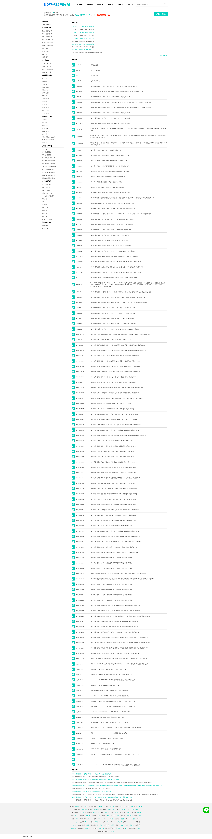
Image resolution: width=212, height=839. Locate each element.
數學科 (124, 809)
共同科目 (44, 149)
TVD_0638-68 (80, 456)
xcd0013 (78, 65)
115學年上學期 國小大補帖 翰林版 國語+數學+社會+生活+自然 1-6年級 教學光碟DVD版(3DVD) (117, 261)
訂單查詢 (120, 4)
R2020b (122, 825)
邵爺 (92, 822)
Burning (113, 816)
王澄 (99, 816)
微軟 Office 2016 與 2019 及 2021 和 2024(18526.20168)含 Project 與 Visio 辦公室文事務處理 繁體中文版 (119, 664)
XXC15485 (79, 297)
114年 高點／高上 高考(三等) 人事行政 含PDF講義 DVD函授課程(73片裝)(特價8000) (114, 488)
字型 (43, 201)
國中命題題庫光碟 (47, 34)
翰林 (118, 816)
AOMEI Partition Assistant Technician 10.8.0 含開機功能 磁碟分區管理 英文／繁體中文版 (115, 754)
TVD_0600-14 (80, 658)
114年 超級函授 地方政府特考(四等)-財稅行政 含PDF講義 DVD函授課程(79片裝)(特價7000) (116, 531)
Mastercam (105, 819)
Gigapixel (87, 828)
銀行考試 (44, 78)
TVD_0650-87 (80, 393)
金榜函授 (96, 809)
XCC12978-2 (79, 102)
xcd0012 (78, 81)
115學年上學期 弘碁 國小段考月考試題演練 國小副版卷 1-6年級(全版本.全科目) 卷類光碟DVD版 (117, 91)
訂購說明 (130, 4)
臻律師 (103, 816)
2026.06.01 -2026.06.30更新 (86, 41)
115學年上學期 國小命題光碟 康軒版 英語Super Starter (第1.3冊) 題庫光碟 (111, 245)
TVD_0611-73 (80, 600)
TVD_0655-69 (80, 366)
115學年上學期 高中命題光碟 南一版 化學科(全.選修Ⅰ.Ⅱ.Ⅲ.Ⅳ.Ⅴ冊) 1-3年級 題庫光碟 (113, 323)
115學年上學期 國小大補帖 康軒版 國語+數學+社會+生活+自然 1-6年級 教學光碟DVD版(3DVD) (117, 267)
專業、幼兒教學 (46, 190)
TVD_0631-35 (80, 494)
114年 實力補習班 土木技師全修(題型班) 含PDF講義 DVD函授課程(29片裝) (111, 568)
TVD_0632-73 (80, 488)
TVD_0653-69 (80, 377)
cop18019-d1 (79, 680)
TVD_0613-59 (80, 589)
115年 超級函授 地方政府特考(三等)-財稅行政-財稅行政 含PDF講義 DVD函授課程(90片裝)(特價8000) (118, 435)
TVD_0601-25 (80, 653)
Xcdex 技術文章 (46, 24)
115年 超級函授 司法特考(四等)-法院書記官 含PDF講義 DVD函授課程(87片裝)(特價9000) (115, 393)
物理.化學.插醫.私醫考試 (48, 169)
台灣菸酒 (44, 84)
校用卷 (117, 819)
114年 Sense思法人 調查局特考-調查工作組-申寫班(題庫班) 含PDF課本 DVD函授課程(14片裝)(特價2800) (119, 658)
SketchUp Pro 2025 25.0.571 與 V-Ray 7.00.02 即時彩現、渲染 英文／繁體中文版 (113, 706)
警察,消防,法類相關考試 (48, 175)
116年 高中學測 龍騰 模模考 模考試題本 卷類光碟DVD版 (106, 182)
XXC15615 (79, 155)
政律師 (82, 816)
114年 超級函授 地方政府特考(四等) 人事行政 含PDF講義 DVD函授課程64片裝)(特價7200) (115, 605)
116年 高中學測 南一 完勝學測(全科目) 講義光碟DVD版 (106, 150)
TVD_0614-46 (80, 584)
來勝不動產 (111, 809)
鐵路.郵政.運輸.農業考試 (48, 178)
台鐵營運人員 (45, 98)
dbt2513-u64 (79, 285)
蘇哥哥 (82, 812)
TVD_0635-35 (80, 472)
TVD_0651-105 (80, 387)
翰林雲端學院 (45, 48)
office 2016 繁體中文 (104, 831)
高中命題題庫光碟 (47, 36)
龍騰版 (112, 806)
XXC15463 (79, 313)
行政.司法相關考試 (47, 152)
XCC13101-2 (79, 256)
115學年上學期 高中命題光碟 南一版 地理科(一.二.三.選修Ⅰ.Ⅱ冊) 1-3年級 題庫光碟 (113, 313)
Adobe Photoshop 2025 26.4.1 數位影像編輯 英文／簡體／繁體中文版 (110, 696)
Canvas (90, 819)
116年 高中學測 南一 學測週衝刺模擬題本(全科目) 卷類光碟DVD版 (109, 160)
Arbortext (73, 828)
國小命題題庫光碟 (47, 31)
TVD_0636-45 (80, 467)
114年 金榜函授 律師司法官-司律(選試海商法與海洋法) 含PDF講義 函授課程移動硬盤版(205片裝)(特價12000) (120, 642)
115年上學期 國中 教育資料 (86, 29)
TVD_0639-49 (80, 451)
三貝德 (111, 819)
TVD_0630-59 (80, 499)
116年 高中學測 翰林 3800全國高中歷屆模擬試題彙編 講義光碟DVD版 (110, 171)
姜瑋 (95, 819)
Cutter (77, 816)
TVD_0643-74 (80, 430)
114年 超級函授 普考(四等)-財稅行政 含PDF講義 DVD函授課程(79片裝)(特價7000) (113, 520)
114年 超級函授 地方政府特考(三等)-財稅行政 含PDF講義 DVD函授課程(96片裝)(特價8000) (116, 536)
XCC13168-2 (79, 136)
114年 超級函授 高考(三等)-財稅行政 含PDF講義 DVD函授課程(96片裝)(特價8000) (113, 525)
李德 (111, 812)
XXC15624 (79, 91)
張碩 (82, 806)
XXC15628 (79, 86)
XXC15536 (79, 235)
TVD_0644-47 (80, 424)
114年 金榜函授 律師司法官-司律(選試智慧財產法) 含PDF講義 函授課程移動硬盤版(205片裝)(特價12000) (119, 648)
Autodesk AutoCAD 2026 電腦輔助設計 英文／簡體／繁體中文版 (108, 669)
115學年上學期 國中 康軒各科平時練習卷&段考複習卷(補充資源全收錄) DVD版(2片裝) (114, 256)
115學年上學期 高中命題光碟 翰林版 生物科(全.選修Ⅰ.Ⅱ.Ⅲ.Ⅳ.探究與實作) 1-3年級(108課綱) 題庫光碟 (118, 297)
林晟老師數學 (45, 51)
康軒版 (107, 812)
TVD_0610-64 (80, 605)
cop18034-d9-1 (80, 685)
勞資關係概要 (132, 828)
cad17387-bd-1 (80, 690)
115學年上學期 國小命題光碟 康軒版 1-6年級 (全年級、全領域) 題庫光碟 (110, 123)
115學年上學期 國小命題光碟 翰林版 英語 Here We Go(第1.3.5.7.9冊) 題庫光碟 (112, 219)
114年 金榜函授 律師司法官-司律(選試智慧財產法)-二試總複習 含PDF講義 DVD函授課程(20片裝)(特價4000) (120, 616)
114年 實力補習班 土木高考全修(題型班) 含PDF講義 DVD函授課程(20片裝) (111, 563)
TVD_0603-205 (80, 642)
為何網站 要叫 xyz (96, 81)
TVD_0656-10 (80, 361)
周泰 (73, 819)
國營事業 (44, 96)
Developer (81, 828)
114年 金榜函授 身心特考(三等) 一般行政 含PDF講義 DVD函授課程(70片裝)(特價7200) (114, 626)
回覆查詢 (110, 4)
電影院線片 (45, 228)
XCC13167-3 (79, 113)
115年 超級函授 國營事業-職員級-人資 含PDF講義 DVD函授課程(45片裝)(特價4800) (113, 467)
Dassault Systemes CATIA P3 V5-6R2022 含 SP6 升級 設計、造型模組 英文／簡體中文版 (115, 765)
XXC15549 (79, 240)
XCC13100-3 (79, 261)
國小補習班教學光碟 (47, 39)
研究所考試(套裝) (46, 72)
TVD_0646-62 (80, 414)
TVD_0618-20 (80, 563)
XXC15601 (79, 198)
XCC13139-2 (79, 144)
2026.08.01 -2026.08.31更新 (86, 35)
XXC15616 (79, 160)
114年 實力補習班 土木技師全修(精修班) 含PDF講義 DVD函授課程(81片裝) (111, 595)
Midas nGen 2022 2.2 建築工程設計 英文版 (102, 743)
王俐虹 (132, 825)
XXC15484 (79, 302)
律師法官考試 (45, 131)
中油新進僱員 (45, 87)
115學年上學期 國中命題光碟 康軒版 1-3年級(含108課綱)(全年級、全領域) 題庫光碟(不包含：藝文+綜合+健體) (121, 107)
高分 (117, 825)
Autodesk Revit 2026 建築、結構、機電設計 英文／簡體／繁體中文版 (110, 690)
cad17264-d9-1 (80, 765)
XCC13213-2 (79, 129)
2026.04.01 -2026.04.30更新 (86, 47)
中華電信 (44, 101)
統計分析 (84, 809)
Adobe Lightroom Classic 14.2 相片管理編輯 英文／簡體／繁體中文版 (110, 722)
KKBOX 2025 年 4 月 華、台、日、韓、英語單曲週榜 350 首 (107, 749)
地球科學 (106, 825)
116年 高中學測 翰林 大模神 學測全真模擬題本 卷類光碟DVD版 (108, 176)
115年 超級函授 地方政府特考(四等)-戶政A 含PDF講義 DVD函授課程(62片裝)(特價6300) (115, 414)
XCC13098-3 (79, 272)
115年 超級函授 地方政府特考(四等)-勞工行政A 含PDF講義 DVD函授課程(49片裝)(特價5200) (116, 424)
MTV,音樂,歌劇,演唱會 (48, 196)
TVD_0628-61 (80, 510)
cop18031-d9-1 (80, 664)
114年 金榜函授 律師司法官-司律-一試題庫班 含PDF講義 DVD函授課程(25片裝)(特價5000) (115, 653)
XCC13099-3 (79, 267)
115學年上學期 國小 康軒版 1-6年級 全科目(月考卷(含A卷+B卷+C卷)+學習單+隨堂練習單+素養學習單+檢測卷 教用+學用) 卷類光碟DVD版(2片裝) (128, 129)
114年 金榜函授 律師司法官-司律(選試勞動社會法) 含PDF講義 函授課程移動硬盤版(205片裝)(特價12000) (119, 637)
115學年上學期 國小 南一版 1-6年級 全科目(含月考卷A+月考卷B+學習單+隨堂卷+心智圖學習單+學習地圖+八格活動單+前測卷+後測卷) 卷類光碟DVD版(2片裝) (128, 143)
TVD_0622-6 (79, 541)
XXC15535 (79, 230)
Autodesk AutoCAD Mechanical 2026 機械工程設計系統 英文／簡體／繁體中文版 (113, 701)
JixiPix (140, 806)
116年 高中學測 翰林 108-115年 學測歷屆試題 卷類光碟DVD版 (108, 187)
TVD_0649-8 (79, 398)
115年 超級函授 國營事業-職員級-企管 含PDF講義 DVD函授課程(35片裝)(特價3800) (113, 472)
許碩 (135, 816)
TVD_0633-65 (80, 483)
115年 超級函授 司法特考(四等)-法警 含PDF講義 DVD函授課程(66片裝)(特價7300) (113, 504)
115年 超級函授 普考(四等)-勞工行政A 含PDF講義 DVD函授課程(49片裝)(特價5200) (113, 515)
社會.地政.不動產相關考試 (49, 166)
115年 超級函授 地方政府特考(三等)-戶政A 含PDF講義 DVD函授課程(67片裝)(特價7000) (115, 419)
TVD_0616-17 (80, 573)
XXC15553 (79, 214)
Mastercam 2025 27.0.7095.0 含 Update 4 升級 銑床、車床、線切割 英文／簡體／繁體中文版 (116, 727)
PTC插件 (74, 825)
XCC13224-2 (79, 97)
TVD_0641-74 (80, 440)
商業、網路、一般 (47, 193)
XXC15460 (79, 329)
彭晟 (87, 825)
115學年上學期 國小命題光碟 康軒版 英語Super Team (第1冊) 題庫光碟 (110, 235)
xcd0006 (78, 70)
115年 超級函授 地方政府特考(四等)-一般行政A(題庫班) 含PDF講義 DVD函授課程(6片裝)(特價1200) (118, 345)
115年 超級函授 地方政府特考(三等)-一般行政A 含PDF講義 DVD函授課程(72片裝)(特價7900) (116, 371)
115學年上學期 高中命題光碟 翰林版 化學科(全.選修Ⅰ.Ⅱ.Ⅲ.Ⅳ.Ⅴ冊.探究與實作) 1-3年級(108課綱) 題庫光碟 (119, 302)
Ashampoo (75, 822)
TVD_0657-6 (79, 355)
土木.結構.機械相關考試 (48, 160)
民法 (135, 806)
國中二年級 (83, 819)
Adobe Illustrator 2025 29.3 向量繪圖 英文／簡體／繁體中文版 (107, 717)
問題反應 (100, 4)
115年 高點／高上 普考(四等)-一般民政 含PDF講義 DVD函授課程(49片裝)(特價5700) (114, 451)
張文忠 (128, 812)
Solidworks (96, 812)
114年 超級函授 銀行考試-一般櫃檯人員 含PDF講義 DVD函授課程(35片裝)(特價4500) (114, 547)
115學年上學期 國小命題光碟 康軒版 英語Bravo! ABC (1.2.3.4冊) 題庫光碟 (111, 230)
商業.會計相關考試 (47, 155)
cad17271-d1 (79, 727)
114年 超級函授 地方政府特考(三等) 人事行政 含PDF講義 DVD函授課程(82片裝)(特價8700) (115, 611)
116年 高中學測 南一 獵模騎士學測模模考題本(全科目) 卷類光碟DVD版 (110, 166)
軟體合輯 (44, 199)
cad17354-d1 (79, 706)
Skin (77, 819)
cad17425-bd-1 (80, 674)
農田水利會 (45, 90)
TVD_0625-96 (80, 525)
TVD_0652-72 (80, 382)
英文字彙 (105, 806)
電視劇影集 (45, 225)
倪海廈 (122, 819)
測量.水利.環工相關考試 (48, 163)
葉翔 (102, 812)
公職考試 (44, 119)
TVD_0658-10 (80, 350)
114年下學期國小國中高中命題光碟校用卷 (90, 52)
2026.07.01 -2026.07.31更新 (86, 38)
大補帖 (94, 816)
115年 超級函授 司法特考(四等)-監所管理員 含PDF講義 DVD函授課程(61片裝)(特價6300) (115, 510)
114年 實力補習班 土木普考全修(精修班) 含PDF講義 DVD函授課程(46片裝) (111, 584)
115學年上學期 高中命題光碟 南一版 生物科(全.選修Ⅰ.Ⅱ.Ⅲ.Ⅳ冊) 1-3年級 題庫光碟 (112, 318)
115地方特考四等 (110, 828)
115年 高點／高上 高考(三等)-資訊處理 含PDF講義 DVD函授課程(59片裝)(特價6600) (114, 499)
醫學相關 (44, 210)
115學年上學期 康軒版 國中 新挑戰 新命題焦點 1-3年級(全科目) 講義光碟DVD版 (112, 203)
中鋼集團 (44, 104)
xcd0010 (78, 75)
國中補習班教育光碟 (47, 42)
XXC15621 (79, 187)
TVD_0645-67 (80, 419)
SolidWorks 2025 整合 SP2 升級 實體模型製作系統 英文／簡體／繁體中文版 (111, 674)
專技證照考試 (45, 128)
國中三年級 (130, 816)
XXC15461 (79, 324)
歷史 (116, 806)
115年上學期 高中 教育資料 (86, 32)
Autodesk (94, 828)
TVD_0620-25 (80, 552)
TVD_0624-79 (80, 531)
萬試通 (138, 819)
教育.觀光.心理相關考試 (48, 172)
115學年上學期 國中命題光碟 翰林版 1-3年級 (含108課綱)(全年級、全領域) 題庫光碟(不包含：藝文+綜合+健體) (121, 102)
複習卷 (112, 825)
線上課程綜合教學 (47, 184)
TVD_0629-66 (80, 504)
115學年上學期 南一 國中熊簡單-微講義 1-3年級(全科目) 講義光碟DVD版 (110, 192)
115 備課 (118, 809)
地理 (127, 825)
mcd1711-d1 (79, 749)
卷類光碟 (93, 825)
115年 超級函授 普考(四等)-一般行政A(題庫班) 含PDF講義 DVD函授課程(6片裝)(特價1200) (115, 355)
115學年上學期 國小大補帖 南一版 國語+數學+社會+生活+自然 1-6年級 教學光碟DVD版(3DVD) (117, 272)
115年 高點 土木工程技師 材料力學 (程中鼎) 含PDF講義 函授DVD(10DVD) (111, 339)
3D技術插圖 (81, 825)
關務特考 (44, 142)
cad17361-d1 (79, 669)
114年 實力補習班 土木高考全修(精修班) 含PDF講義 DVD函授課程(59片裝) (111, 589)
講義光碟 (97, 822)
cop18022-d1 (79, 754)
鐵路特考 (44, 122)
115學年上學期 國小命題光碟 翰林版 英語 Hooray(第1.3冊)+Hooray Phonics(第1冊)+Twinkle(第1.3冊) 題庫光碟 (121, 214)
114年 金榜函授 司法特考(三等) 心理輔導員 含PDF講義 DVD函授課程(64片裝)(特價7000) (115, 632)
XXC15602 (79, 203)
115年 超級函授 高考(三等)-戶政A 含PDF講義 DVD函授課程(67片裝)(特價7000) (112, 409)
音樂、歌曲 (45, 207)
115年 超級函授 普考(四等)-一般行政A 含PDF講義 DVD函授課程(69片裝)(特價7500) (113, 377)
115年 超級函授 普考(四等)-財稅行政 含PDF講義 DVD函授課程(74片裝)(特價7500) (113, 440)
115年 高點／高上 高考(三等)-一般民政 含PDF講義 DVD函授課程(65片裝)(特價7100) (114, 456)
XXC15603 (79, 208)
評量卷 (118, 828)
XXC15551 (79, 251)
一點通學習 (77, 809)
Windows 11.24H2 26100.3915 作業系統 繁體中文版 (105, 685)
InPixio (72, 806)
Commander (131, 822)
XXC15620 (79, 182)
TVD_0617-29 (80, 568)
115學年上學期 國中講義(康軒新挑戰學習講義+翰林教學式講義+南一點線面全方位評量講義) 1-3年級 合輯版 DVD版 (122, 198)
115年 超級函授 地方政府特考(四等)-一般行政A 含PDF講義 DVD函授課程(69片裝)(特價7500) (116, 366)
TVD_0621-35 (80, 547)
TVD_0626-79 (80, 520)
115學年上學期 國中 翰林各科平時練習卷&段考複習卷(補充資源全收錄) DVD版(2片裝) (95, 777)
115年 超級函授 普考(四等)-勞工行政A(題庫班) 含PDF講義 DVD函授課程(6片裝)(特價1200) (115, 478)
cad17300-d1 (79, 722)
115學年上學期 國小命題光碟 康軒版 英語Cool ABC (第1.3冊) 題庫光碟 (110, 240)
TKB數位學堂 (92, 806)
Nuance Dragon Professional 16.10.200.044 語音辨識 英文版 (107, 738)
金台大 (103, 822)
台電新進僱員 (45, 93)
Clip (132, 806)
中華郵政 (44, 81)
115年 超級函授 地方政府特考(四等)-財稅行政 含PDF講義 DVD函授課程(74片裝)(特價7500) (116, 430)
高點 (120, 806)
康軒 (139, 828)
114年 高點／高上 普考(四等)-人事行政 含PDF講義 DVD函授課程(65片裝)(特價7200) (114, 483)
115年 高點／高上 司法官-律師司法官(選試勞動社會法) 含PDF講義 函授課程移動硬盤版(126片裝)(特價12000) (120, 334)
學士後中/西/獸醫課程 (48, 140)
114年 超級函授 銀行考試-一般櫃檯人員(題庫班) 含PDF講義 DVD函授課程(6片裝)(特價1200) (116, 541)
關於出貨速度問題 (96, 70)
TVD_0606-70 (80, 626)
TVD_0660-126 (80, 334)
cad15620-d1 (79, 743)
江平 (124, 822)
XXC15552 (79, 219)
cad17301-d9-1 (80, 696)
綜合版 (139, 812)
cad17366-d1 (79, 701)
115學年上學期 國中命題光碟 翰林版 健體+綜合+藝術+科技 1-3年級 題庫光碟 (112, 224)
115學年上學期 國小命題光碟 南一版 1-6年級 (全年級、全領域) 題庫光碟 (110, 118)
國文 (140, 816)
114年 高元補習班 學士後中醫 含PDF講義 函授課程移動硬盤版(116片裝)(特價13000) (114, 462)
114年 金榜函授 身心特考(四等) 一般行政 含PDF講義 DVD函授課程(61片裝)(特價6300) (114, 621)
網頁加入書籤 (94, 65)
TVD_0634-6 (79, 478)
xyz (123, 828)
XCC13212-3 (79, 123)
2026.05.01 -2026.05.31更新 (86, 44)
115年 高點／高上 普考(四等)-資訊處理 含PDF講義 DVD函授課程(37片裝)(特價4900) (114, 494)
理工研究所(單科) (46, 63)
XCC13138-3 (79, 118)
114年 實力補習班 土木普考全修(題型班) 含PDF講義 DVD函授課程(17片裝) (111, 557)
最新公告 (75, 22)
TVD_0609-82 (80, 611)
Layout (100, 806)
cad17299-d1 (79, 717)
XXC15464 (79, 308)
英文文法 (101, 828)
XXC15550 (79, 245)
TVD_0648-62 (80, 403)
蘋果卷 (77, 806)
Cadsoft (113, 822)
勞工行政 (122, 812)
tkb (128, 809)
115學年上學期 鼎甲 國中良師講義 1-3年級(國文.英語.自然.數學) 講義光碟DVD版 (113, 208)
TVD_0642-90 (80, 435)
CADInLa (128, 819)
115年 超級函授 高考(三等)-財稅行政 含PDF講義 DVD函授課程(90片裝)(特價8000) (113, 446)
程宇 (86, 806)
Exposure (126, 806)
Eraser (87, 822)
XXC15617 (79, 166)
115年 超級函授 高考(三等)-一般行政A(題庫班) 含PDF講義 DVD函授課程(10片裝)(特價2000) (116, 361)
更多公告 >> (163, 55)
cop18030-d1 (79, 738)
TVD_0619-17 (80, 557)
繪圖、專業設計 (46, 187)
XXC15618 (79, 171)
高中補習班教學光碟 (47, 45)
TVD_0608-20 (80, 616)
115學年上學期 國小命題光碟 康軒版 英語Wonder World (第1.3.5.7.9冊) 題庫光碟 (113, 251)
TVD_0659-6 (79, 345)
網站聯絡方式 (94, 75)
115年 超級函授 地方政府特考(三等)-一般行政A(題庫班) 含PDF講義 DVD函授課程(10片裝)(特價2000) (118, 350)
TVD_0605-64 (80, 632)
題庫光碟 (88, 816)
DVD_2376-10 (80, 339)
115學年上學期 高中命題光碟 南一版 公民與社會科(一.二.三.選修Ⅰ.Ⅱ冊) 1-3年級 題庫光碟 (115, 329)
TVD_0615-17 (80, 579)
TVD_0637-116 (80, 462)
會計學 (123, 816)
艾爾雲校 (44, 54)
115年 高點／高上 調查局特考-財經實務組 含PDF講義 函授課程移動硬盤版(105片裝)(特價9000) (117, 387)
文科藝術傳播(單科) (47, 69)
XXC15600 (79, 192)
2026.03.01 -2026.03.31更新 (86, 50)
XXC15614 (79, 150)
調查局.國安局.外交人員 (48, 137)
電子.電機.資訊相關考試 (48, 157)
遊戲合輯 (44, 213)
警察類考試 (45, 125)
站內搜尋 (80, 4)
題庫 (133, 819)
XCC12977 (79, 224)
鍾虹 (72, 816)
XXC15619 (79, 176)
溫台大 (116, 812)
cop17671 (78, 712)
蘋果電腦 (44, 204)
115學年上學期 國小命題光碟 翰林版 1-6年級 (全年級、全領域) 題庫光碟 (110, 112)
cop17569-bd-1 (80, 733)
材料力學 (119, 822)
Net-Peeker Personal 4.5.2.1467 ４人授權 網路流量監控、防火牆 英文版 (110, 711)
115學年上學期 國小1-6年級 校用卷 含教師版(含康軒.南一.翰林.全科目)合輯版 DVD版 (114, 86)
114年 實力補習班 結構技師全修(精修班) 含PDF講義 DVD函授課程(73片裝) (111, 600)
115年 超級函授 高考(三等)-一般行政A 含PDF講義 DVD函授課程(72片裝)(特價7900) (113, 382)
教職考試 (44, 134)
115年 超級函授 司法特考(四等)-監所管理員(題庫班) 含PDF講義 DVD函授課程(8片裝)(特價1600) (117, 398)
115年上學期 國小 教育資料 (86, 26)
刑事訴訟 (99, 825)
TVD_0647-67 (80, 409)
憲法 (112, 831)
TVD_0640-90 (80, 446)
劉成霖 (90, 809)
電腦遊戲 (44, 216)
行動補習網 (45, 57)
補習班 (82, 822)
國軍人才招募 (45, 110)
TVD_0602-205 (80, 648)
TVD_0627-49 (80, 515)
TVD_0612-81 (80, 595)
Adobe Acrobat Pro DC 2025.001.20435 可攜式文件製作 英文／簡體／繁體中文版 (113, 680)
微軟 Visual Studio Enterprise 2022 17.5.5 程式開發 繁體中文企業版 (109, 733)
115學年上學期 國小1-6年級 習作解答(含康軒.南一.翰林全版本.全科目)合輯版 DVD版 (114, 277)
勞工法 (134, 812)
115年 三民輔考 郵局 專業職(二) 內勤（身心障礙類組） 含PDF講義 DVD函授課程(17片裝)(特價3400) (118, 573)
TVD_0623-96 (80, 536)
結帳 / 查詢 (161, 14)
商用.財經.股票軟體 (47, 219)
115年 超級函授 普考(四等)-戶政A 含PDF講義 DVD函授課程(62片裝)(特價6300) (112, 403)
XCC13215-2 (79, 107)
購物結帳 (90, 4)
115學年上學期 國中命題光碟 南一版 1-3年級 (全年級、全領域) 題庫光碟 (110, 97)
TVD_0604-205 (80, 637)
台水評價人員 (45, 113)
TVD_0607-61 (80, 621)
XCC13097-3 (79, 277)
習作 (108, 822)
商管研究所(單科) (46, 66)
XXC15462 (79, 318)
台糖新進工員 (45, 107)
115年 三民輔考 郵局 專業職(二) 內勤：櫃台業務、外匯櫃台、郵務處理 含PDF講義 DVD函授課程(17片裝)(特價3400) (122, 579)
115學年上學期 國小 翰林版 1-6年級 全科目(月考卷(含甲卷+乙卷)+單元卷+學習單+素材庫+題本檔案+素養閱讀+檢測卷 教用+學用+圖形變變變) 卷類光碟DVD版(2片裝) (128, 136)
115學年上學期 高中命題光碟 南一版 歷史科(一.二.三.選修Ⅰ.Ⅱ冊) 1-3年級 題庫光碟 (113, 308)
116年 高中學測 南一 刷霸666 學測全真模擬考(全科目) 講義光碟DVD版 (110, 155)
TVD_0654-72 (80, 371)
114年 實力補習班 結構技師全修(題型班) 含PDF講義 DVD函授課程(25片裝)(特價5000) (114, 552)
